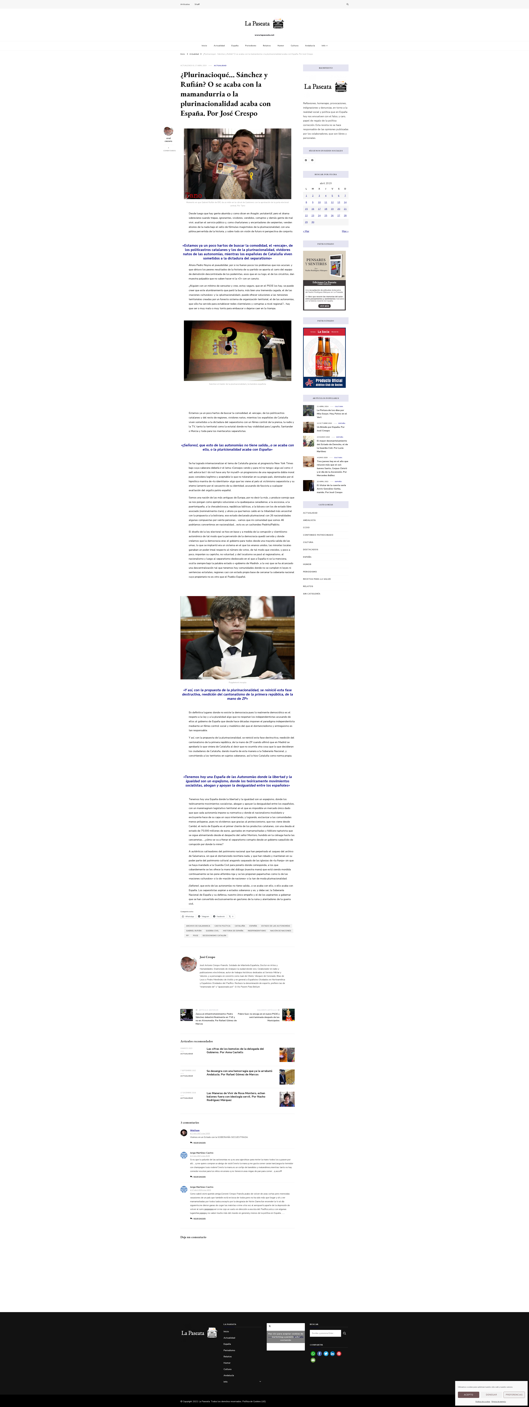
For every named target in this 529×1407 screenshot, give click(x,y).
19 (332, 208)
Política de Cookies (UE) (254, 1401)
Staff (197, 4)
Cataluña (240, 926)
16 (312, 208)
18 (325, 208)
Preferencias (514, 1394)
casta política (222, 926)
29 (306, 222)
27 (338, 215)
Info (324, 45)
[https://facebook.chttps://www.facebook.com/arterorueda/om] (312, 160)
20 (338, 208)
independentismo (257, 931)
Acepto (468, 1394)
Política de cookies (483, 1402)
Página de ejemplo (499, 1402)
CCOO (306, 527)
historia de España (233, 931)
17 (319, 208)
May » (345, 231)
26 (332, 215)
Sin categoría (311, 593)
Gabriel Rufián (194, 931)
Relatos (267, 45)
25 (325, 215)
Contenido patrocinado (318, 535)
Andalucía (310, 45)
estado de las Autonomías (275, 926)
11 (325, 202)
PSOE (195, 935)
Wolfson (194, 1130)
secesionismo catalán (214, 935)
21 (345, 208)
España (234, 45)
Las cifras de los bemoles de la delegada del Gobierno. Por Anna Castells (235, 1050)
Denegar (491, 1394)
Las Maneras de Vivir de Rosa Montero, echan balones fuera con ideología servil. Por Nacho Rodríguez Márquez (236, 1096)
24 (319, 215)
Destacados (310, 549)
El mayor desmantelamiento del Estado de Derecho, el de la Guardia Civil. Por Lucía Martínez (332, 446)
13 (338, 202)
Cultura (294, 45)
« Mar (306, 231)
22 (306, 215)
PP (187, 935)
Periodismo (250, 45)
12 (332, 202)
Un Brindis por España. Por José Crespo (331, 429)
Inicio (204, 45)
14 (345, 202)
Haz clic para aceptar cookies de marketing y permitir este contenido (285, 1336)
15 (306, 208)
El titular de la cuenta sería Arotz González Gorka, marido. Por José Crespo (331, 489)
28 (345, 215)
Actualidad (219, 45)
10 (319, 202)
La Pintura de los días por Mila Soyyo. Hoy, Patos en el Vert (332, 414)
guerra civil (212, 931)
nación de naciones (280, 931)
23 (312, 215)
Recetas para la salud (317, 579)
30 (312, 222)
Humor (281, 45)
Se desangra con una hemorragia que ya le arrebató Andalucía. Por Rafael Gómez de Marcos (239, 1072)
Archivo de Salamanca (198, 926)
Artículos (185, 4)
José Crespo (168, 139)
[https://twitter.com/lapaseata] (306, 160)
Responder (200, 1142)
